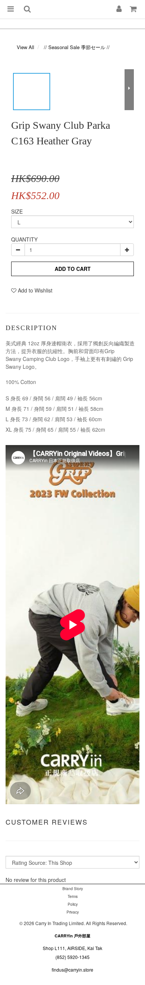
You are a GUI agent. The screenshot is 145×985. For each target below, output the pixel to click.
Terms (73, 896)
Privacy (73, 912)
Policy (73, 904)
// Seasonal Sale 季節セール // (77, 47)
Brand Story (72, 888)
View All (25, 47)
